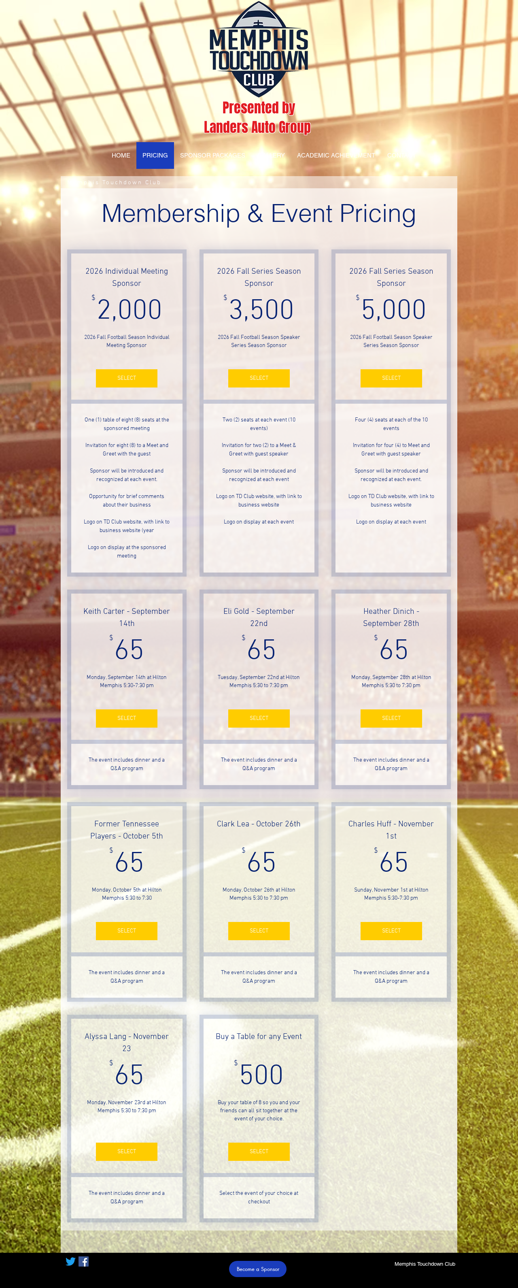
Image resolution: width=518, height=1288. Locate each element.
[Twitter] (71, 1261)
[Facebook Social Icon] (84, 1261)
